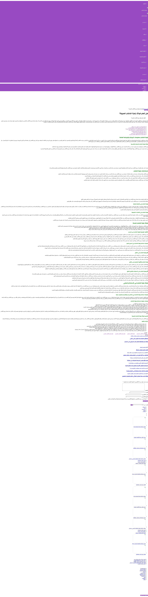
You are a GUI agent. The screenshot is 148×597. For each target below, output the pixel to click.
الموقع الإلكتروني (144, 396)
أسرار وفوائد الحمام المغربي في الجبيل (138, 133)
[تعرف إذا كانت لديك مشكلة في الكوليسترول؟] (139, 368)
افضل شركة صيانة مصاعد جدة (140, 427)
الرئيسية (146, 108)
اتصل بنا (144, 586)
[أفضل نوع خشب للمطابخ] (139, 483)
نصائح (145, 34)
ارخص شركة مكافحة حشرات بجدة (139, 474)
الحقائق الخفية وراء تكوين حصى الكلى (138, 126)
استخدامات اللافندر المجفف (142, 333)
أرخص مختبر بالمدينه (142, 460)
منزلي (144, 45)
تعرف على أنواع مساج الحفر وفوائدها (139, 131)
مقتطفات (144, 39)
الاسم (146, 392)
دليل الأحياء (143, 62)
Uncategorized (143, 568)
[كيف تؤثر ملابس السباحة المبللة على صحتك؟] (139, 357)
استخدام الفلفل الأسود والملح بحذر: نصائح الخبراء (136, 366)
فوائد (145, 577)
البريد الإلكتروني (144, 394)
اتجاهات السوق (143, 51)
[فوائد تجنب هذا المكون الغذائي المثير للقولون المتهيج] (137, 373)
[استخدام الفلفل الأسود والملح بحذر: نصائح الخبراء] (138, 363)
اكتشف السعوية (143, 56)
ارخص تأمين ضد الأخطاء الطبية (140, 437)
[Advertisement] (113, 100)
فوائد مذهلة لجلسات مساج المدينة (139, 132)
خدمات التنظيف (143, 573)
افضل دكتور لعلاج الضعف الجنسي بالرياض (137, 459)
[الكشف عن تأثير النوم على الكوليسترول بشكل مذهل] (137, 352)
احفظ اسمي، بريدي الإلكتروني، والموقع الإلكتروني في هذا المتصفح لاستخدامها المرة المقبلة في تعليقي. (127, 398)
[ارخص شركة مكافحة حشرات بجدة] (139, 472)
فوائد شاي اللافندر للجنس (108, 333)
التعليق (146, 390)
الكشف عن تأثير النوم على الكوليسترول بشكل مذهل (135, 355)
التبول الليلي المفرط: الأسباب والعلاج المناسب (137, 127)
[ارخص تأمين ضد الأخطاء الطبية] (139, 436)
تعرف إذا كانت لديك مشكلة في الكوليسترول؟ (137, 371)
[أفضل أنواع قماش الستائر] (144, 347)
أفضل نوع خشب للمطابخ (141, 485)
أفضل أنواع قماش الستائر (142, 350)
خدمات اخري (143, 572)
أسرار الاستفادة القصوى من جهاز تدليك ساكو (137, 130)
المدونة (144, 571)
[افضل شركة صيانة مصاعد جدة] (139, 425)
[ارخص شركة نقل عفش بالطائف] (139, 446)
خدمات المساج (143, 67)
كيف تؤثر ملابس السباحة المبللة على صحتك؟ (137, 360)
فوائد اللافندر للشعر (131, 333)
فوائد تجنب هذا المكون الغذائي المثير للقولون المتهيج (135, 376)
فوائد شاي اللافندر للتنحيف (120, 333)
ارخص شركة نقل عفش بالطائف (139, 448)
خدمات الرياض (127, 581)
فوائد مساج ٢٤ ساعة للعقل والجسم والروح (137, 134)
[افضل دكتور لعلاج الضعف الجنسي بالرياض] (139, 457)
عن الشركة (143, 584)
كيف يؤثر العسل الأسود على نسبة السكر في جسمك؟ (136, 128)
